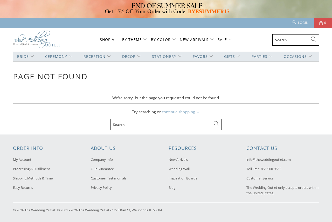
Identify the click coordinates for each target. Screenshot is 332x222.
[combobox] (295, 40)
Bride (23, 56)
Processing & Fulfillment (31, 168)
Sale (222, 39)
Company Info (102, 159)
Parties (259, 56)
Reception (95, 56)
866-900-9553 (271, 168)
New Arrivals (195, 39)
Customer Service (259, 178)
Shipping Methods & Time (33, 178)
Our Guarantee (102, 168)
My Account (22, 159)
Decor (129, 56)
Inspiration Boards (183, 178)
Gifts (229, 56)
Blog (172, 187)
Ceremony (56, 56)
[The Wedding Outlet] (37, 40)
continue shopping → (181, 111)
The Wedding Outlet (40, 210)
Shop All (109, 39)
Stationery (164, 56)
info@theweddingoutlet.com (268, 159)
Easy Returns (23, 187)
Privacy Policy (101, 187)
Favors (200, 56)
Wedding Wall (179, 168)
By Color (161, 39)
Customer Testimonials (108, 178)
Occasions (295, 56)
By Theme (132, 39)
